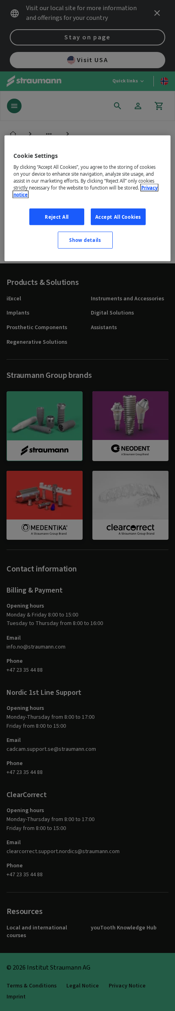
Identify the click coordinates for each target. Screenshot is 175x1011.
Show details (85, 240)
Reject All (57, 216)
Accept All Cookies (118, 216)
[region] (87, 198)
